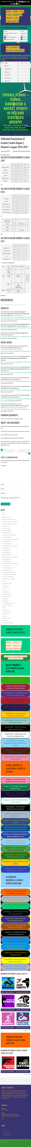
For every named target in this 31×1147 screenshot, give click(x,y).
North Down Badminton (8, 576)
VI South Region (21, 151)
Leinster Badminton (7, 543)
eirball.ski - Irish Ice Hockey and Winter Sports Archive (15, 701)
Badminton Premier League (8, 519)
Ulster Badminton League (8, 579)
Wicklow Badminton (7, 559)
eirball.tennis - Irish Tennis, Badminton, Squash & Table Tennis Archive (15, 743)
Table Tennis (5, 601)
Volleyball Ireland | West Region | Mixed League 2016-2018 (23, 451)
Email (2, 489)
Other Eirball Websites (7, 622)
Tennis (4, 581)
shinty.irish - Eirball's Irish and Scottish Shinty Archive (15, 919)
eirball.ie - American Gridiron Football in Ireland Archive (15, 687)
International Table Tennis (8, 603)
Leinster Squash (6, 596)
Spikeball (15, 151)
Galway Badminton (6, 541)
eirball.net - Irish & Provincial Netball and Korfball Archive (15, 780)
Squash (4, 589)
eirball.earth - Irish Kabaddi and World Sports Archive (15, 926)
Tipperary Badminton (7, 568)
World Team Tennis (7, 611)
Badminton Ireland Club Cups (9, 524)
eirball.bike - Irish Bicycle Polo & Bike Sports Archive (15, 960)
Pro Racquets (5, 609)
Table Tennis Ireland (7, 605)
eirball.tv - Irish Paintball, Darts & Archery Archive (15, 906)
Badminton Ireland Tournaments (10, 521)
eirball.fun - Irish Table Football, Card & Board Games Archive (15, 892)
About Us (4, 616)
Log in (4, 1128)
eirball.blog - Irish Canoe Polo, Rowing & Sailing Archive (15, 947)
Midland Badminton (7, 554)
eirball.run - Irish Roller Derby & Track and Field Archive (15, 933)
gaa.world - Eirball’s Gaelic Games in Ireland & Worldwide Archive (15, 680)
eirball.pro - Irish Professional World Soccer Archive (15, 801)
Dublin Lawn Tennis (7, 583)
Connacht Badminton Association (10, 539)
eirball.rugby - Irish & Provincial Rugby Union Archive (15, 728)
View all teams (26, 1030)
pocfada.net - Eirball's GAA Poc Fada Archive (15, 862)
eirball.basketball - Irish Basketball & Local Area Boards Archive (15, 694)
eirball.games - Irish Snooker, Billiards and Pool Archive (15, 808)
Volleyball (27, 151)
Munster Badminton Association (10, 563)
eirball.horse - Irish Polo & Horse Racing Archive (15, 954)
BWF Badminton (6, 526)
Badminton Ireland (6, 517)
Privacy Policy (5, 620)
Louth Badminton (6, 550)
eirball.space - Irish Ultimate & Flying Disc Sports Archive (15, 913)
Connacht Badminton (7, 537)
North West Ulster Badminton (9, 574)
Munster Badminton (7, 561)
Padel (3, 607)
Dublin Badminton (6, 548)
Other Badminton (6, 528)
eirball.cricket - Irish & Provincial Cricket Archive (15, 758)
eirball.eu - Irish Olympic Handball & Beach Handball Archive (15, 835)
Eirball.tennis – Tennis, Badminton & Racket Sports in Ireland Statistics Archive (15, 108)
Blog (3, 515)
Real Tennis (5, 585)
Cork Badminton (6, 565)
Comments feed (7, 1133)
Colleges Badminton (7, 530)
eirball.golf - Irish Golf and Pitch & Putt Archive (15, 815)
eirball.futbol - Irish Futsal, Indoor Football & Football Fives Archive (15, 828)
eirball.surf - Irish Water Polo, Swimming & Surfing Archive (16, 842)
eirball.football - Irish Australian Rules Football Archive (15, 794)
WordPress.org (6, 1135)
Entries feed (6, 1131)
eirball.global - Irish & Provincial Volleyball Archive (15, 721)
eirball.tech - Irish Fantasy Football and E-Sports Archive (15, 899)
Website (3, 493)
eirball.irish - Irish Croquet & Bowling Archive (15, 821)
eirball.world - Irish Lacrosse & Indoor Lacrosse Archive (15, 714)
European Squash (6, 594)
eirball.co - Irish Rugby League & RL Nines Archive (15, 787)
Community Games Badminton (9, 535)
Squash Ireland (5, 592)
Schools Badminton (7, 532)
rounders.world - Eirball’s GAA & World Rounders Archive (15, 856)
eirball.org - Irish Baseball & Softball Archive (15, 707)
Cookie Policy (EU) (6, 618)
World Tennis (5, 614)
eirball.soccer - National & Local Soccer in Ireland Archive (15, 735)
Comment (4, 465)
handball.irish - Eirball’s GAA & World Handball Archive (15, 849)
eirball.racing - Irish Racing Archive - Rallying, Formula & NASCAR (15, 967)
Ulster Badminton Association (9, 572)
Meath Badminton (6, 552)
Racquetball (5, 598)
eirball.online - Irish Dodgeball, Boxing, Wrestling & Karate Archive (15, 940)
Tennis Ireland (5, 587)
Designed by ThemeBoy (6, 1142)
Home (3, 512)
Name (3, 484)
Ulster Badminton (6, 570)
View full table (27, 83)
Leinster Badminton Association (10, 545)
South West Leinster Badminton (10, 557)
